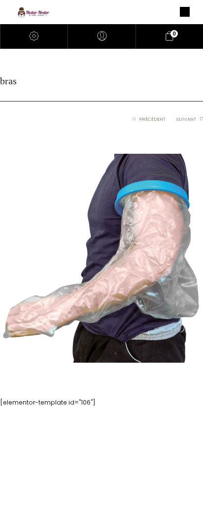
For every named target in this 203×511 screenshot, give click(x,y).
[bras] (101, 258)
